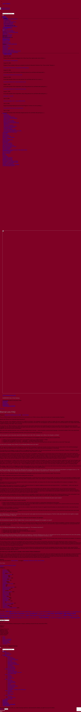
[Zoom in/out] (0, 710)
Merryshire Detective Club (8, 587)
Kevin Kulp (10, 615)
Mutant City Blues (6, 588)
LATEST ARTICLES (7, 54)
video (50, 617)
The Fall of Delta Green (26, 617)
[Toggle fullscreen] (1, 710)
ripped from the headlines (54, 615)
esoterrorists (67, 611)
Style (4, 602)
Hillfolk (4, 584)
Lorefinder (10, 677)
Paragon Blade (6, 595)
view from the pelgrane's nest (58, 617)
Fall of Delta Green (7, 578)
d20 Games (7, 674)
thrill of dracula (32, 617)
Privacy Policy (6, 641)
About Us (5, 402)
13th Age (5, 570)
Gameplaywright (6, 580)
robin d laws (67, 615)
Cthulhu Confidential (7, 574)
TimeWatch (5, 605)
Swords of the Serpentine (8, 603)
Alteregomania (11, 670)
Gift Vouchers (11, 691)
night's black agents (32, 615)
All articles (7, 652)
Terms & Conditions (7, 639)
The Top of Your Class (7, 53)
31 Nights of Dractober (20, 611)
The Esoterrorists (11, 658)
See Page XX (6, 404)
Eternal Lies (31, 560)
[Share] (3, 710)
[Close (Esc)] (4, 710)
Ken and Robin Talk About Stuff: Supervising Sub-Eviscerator (14, 81)
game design (7, 613)
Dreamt (1, 566)
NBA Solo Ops (6, 589)
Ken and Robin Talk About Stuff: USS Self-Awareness (13, 108)
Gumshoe (5, 582)
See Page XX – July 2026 (8, 96)
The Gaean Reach (7, 604)
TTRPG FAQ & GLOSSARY (9, 406)
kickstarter (14, 615)
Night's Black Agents (7, 591)
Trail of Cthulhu (2, 408)
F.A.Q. (4, 638)
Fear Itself (5, 579)
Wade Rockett (67, 617)
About (4, 636)
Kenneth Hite (4, 615)
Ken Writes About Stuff (13, 686)
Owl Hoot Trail (6, 592)
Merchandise (10, 694)
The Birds (10, 696)
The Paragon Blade (12, 673)
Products (5, 113)
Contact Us (5, 403)
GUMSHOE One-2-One (8, 583)
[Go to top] (0, 647)
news (24, 615)
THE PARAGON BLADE (9, 395)
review (48, 615)
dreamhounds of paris (55, 611)
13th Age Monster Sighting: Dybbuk (8, 565)
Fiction (6, 695)
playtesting (40, 615)
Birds (4, 573)
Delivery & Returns (7, 640)
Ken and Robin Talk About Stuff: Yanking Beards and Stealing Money (16, 67)
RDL (44, 615)
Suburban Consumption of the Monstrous (17, 689)
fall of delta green (77, 611)
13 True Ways (2, 611)
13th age (8, 611)
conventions (41, 611)
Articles (4, 16)
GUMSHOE (33, 613)
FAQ (36, 560)
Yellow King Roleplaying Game (10, 607)
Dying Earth (5, 575)
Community (5, 401)
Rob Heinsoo (60, 615)
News (4, 590)
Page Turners (6, 594)
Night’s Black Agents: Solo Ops (15, 672)
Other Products (8, 690)
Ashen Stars (5, 571)
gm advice (27, 613)
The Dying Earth (11, 681)
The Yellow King (11, 667)
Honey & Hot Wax (12, 685)
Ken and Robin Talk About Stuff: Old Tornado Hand (12, 74)
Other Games (8, 679)
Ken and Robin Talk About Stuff (63, 613)
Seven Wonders (6, 598)
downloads (26, 560)
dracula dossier (47, 611)
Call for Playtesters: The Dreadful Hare (10, 60)
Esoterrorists (5, 576)
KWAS (4, 586)
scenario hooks (75, 615)
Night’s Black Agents (12, 663)
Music (9, 693)
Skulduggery (5, 599)
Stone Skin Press (6, 600)
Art (24, 611)
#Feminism (10, 680)
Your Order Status (7, 642)
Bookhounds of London (34, 611)
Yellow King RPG (75, 617)
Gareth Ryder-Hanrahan (17, 613)
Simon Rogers (25, 415)
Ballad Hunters (6, 572)
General (4, 581)
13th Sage (14, 611)
